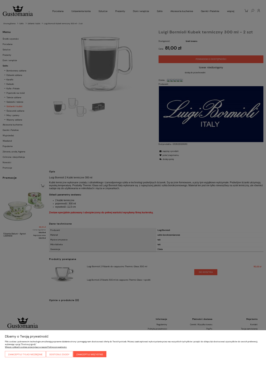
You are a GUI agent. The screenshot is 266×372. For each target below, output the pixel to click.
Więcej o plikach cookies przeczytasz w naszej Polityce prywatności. (36, 347)
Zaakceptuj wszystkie (89, 354)
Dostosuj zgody (59, 354)
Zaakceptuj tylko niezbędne (25, 354)
